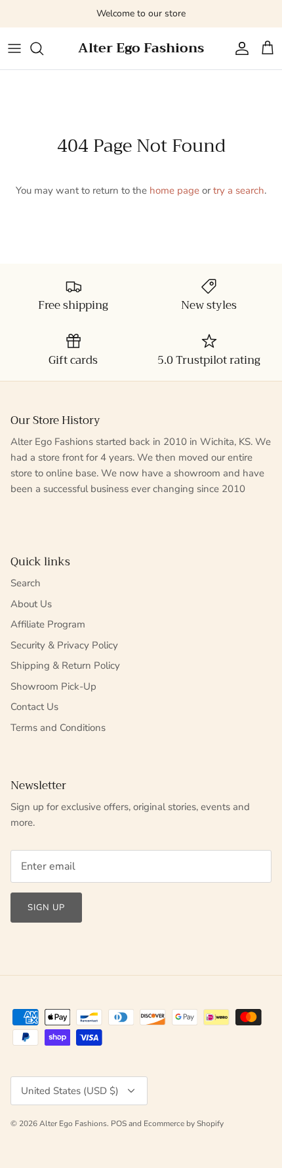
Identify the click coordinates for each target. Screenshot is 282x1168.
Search (25, 583)
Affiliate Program (47, 624)
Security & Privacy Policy (64, 645)
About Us (31, 604)
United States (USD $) (70, 1090)
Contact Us (34, 706)
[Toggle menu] (14, 48)
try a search (238, 190)
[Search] (43, 48)
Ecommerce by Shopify (184, 1123)
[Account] (238, 48)
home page (174, 190)
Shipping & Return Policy (65, 665)
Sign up (46, 907)
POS (119, 1123)
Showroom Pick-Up (53, 686)
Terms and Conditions (58, 727)
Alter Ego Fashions (73, 1123)
